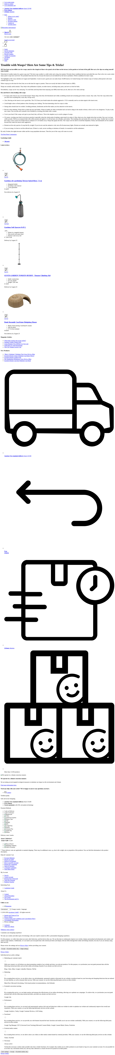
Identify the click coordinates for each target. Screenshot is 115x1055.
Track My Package (9, 880)
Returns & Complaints (10, 864)
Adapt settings (24, 948)
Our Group (7, 897)
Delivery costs (12, 19)
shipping (9, 12)
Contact (6, 894)
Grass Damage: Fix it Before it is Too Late (16, 344)
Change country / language (19, 909)
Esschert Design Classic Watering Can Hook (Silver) (19, 356)
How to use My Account (11, 863)
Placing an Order (9, 859)
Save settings (5, 1051)
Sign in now (7, 34)
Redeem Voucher (9, 882)
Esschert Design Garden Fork (12, 357)
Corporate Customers (10, 867)
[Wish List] (5, 43)
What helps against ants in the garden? (15, 340)
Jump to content (8, 4)
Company (7, 925)
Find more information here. (9, 785)
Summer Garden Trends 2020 (12, 342)
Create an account (9, 40)
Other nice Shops (9, 926)
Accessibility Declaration (11, 920)
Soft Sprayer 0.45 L (15, 227)
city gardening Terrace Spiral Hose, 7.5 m (23, 181)
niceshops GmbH (14, 912)
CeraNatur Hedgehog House (20, 322)
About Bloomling (9, 896)
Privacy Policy (8, 917)
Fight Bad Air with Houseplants (13, 345)
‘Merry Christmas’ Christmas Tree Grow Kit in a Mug (19, 354)
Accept (3, 948)
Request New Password (11, 878)
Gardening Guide (9, 888)
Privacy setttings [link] (9, 922)
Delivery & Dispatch (10, 861)
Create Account (8, 877)
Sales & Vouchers (9, 866)
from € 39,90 (17, 8)
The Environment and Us (11, 899)
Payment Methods (9, 858)
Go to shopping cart (10, 5)
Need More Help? (9, 869)
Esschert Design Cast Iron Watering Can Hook (17, 360)
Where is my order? (13, 16)
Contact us (11, 23)
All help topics (12, 24)
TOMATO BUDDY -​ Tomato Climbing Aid (27, 275)
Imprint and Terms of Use (11, 915)
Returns (10, 18)
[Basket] (59, 45)
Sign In (6, 875)
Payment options (12, 21)
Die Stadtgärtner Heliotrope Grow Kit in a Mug (17, 359)
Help (5, 15)
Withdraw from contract (7, 929)
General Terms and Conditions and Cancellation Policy (19, 918)
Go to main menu (9, 2)
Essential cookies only (13, 948)
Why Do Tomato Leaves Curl (12, 347)
